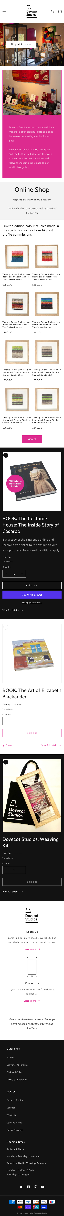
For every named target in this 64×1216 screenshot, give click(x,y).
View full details (10, 610)
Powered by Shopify (40, 1213)
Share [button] (9, 745)
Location (11, 1108)
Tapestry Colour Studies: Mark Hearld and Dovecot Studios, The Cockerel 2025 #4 (16, 277)
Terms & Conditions (17, 1080)
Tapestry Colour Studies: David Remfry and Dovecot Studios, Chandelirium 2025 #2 (16, 420)
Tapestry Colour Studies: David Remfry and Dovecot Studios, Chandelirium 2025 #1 (46, 420)
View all (32, 439)
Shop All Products (21, 44)
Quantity (6, 567)
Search (10, 1058)
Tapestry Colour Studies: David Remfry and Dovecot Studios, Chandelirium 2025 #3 (46, 372)
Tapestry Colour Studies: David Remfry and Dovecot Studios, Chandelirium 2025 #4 (16, 372)
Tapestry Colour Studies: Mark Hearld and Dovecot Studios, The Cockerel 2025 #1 (46, 325)
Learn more (29, 949)
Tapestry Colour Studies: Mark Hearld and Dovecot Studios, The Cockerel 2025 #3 (46, 277)
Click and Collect (15, 1072)
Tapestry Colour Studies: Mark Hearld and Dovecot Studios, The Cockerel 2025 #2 (16, 325)
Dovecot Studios (15, 1100)
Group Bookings (15, 1130)
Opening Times (14, 1123)
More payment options (32, 602)
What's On (12, 1115)
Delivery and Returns (17, 1065)
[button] (4, 11)
